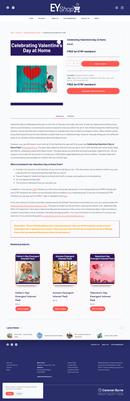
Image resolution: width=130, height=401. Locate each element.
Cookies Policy (72, 365)
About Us (55, 18)
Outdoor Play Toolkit (111, 335)
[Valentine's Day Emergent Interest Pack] (102, 270)
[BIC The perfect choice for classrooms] (70, 335)
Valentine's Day (82, 80)
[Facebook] (7, 7)
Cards (74, 78)
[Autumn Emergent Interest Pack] (65, 270)
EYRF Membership (70, 18)
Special (70, 80)
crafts (79, 78)
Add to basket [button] (23, 309)
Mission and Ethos (73, 372)
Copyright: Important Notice (93, 91)
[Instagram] (13, 7)
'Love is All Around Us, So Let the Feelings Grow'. (63, 216)
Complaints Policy (73, 370)
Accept (10, 393)
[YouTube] (16, 344)
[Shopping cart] (122, 7)
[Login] (116, 7)
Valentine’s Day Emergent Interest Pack (100, 296)
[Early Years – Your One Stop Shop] (9, 335)
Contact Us (85, 18)
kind (107, 78)
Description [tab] (60, 116)
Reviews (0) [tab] (70, 116)
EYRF (34, 189)
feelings (86, 78)
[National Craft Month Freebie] (40, 335)
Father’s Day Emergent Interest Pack (25, 296)
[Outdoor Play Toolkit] (100, 335)
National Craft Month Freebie (54, 335)
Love (111, 78)
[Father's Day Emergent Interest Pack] (27, 270)
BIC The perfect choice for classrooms (83, 335)
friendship (93, 78)
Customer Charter (12, 365)
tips (74, 80)
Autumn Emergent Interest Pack (63, 294)
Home (31, 18)
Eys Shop (41, 18)
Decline (19, 393)
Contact (9, 367)
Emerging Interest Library (84, 75)
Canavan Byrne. (30, 147)
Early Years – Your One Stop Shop (23, 335)
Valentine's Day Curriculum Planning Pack (29, 205)
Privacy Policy (72, 363)
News (97, 18)
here (65, 196)
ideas (104, 78)
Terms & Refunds (73, 367)
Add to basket (100, 64)
